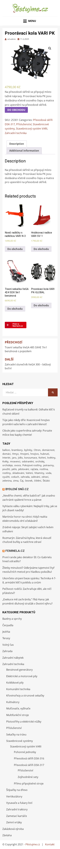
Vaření (29, 472)
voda (48, 472)
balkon (6, 449)
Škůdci (46, 480)
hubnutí (44, 453)
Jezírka (6, 631)
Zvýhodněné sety (28, 777)
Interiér (6, 457)
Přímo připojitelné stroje (29, 783)
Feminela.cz (15, 551)
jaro (14, 457)
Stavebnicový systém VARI (31, 128)
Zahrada (7, 651)
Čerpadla (7, 625)
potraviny (48, 465)
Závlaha (7, 835)
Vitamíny (39, 472)
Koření (42, 457)
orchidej (39, 461)
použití (6, 469)
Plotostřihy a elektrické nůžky (23, 721)
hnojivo (34, 453)
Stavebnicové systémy (19, 741)
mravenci (15, 461)
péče (14, 469)
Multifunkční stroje (17, 715)
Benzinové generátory (19, 669)
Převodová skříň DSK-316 (29, 758)
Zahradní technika (16, 133)
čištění (37, 480)
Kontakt (50, 844)
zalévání (35, 476)
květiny (51, 457)
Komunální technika (18, 689)
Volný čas (8, 644)
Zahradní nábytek (13, 657)
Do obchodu (16, 110)
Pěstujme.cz (32, 844)
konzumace (30, 457)
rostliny (6, 472)
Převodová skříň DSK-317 (29, 765)
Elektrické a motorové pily (21, 676)
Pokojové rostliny (32, 465)
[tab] (17, 143)
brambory (17, 449)
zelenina (7, 480)
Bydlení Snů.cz (17, 489)
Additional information (24, 150)
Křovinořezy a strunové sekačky (25, 695)
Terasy (6, 638)
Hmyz (15, 453)
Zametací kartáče (16, 816)
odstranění (28, 461)
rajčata (34, 469)
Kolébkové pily (15, 682)
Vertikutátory (14, 796)
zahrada (25, 476)
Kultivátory (12, 702)
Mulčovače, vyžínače (18, 708)
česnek (28, 480)
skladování (18, 472)
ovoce (17, 465)
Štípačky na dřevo (17, 790)
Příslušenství (24, 124)
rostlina (44, 469)
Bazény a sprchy (12, 618)
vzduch (15, 476)
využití (6, 476)
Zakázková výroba (13, 829)
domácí (6, 453)
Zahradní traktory (17, 809)
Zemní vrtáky (14, 822)
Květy (5, 461)
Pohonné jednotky (25, 752)
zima (15, 480)
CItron (37, 449)
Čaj (21, 480)
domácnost (48, 449)
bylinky (28, 449)
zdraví (45, 476)
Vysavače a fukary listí (19, 803)
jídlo (20, 457)
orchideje (7, 465)
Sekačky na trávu (16, 734)
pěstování (23, 469)
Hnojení (24, 453)
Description (16, 143)
